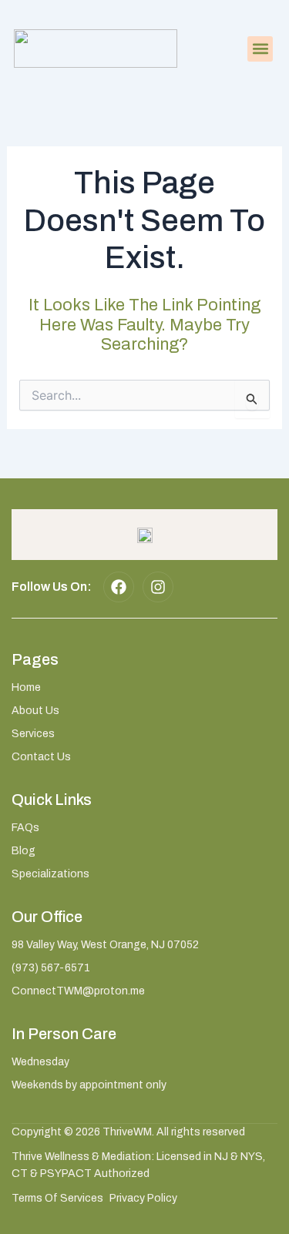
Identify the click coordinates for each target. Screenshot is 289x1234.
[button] (260, 49)
